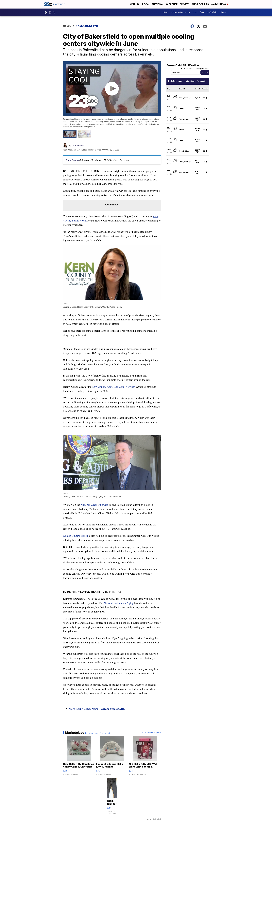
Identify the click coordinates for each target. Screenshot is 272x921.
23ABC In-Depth (87, 26)
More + (223, 12)
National (158, 4)
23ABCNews (50, 12)
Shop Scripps (200, 4)
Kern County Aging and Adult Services (113, 386)
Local (146, 4)
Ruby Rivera (78, 145)
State (202, 12)
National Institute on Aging (119, 603)
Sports (185, 4)
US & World (212, 12)
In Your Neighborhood (180, 12)
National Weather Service (94, 504)
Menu (133, 4)
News (165, 12)
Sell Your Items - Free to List (97, 733)
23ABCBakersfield (46, 12)
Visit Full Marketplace (151, 733)
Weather (172, 4)
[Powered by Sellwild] (157, 819)
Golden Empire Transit (75, 535)
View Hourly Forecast (195, 81)
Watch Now (219, 4)
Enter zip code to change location (195, 68)
